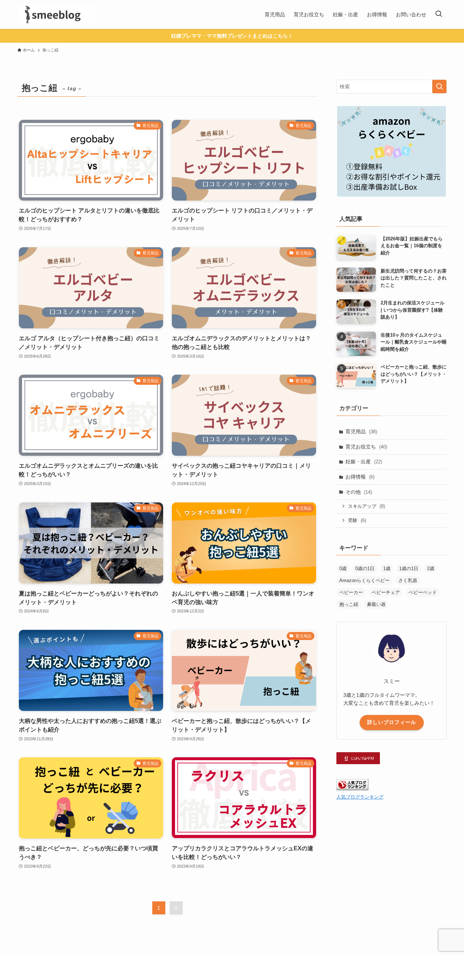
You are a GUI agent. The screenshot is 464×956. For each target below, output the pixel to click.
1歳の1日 (408, 568)
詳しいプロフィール (391, 722)
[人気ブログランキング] (352, 788)
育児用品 (361, 431)
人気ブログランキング (360, 797)
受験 (357, 520)
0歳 (343, 568)
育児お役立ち (366, 447)
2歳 (430, 568)
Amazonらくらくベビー (364, 580)
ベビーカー (351, 592)
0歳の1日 (364, 568)
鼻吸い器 (376, 604)
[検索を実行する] (439, 86)
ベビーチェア (386, 592)
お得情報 (359, 477)
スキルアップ (366, 506)
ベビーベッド (423, 592)
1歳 (386, 568)
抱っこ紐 (348, 604)
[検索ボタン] (439, 14)
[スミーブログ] (56, 14)
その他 (358, 492)
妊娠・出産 (363, 461)
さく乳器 (407, 580)
